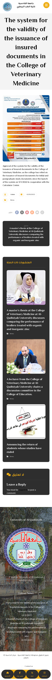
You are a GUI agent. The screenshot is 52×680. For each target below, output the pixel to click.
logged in (23, 490)
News (12, 200)
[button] (17, 212)
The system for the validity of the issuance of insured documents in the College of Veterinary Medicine (27, 607)
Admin (12, 194)
